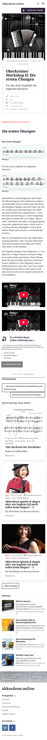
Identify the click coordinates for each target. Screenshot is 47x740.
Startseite (6, 699)
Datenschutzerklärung (11, 706)
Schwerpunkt (20, 441)
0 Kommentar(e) (16, 103)
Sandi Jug (14, 96)
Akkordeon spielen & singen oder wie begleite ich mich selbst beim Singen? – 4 (22, 504)
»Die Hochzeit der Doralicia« (23, 447)
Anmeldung (37, 676)
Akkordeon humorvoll (29, 438)
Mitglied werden (8, 714)
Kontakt (5, 710)
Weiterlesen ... (10, 455)
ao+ (11, 100)
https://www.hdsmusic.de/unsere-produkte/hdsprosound (30, 611)
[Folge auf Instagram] (5, 728)
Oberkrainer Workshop (17, 61)
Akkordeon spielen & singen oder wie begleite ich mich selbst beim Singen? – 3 (22, 564)
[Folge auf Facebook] (12, 728)
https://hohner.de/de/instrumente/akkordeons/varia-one (30, 664)
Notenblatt (9, 441)
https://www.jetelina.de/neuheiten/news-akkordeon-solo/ (30, 646)
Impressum (6, 703)
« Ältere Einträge (10, 586)
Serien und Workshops (20, 498)
